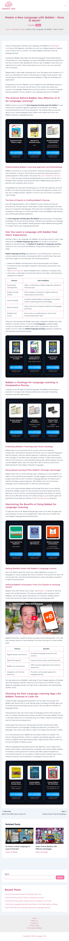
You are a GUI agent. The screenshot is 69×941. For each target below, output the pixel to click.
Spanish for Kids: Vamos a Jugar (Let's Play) (16, 142)
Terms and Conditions (34, 928)
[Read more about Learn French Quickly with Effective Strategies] (50, 835)
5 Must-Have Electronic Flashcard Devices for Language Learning (27, 907)
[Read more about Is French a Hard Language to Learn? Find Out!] (19, 835)
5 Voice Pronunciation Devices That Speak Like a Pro (23, 894)
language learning (43, 498)
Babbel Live (42, 591)
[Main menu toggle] (65, 6)
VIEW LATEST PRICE (16, 152)
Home (34, 918)
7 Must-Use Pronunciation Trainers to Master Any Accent (24, 897)
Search (7, 874)
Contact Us (34, 923)
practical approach (16, 271)
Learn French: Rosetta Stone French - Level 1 (16, 784)
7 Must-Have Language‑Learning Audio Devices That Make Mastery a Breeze (31, 904)
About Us (34, 921)
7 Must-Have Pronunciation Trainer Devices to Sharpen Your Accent (28, 901)
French (38, 25)
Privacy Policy (34, 925)
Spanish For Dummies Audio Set (34, 142)
